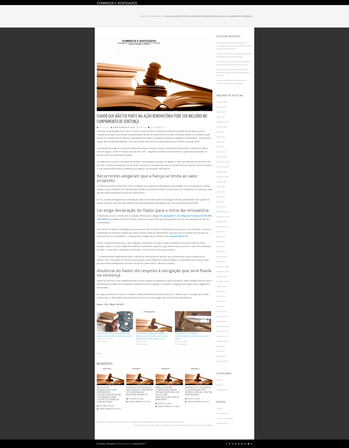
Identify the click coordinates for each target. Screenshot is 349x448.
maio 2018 (220, 301)
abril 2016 (220, 351)
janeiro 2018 (221, 321)
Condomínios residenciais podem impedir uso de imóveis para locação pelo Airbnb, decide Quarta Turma (152, 336)
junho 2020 (220, 192)
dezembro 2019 (222, 217)
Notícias (142, 127)
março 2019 (221, 251)
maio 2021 (220, 142)
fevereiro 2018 (222, 316)
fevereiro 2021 (222, 157)
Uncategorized (222, 390)
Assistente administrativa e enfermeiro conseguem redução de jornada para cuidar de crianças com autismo (233, 46)
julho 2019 (220, 232)
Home (142, 16)
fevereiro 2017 (222, 336)
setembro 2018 (222, 281)
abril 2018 (220, 306)
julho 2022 (220, 117)
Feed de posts (222, 413)
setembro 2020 (222, 177)
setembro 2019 (222, 226)
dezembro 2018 (222, 266)
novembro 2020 (222, 167)
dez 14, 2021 (104, 127)
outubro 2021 (221, 127)
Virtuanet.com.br (123, 444)
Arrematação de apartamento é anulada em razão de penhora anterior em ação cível (233, 63)
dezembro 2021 (222, 122)
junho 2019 (220, 236)
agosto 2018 (221, 286)
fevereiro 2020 (222, 212)
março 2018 (221, 311)
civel (99, 353)
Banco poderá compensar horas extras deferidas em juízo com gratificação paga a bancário (233, 72)
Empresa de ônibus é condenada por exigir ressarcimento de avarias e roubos (115, 334)
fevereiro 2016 (222, 361)
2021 (148, 16)
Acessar (219, 408)
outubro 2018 (221, 276)
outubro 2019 (221, 221)
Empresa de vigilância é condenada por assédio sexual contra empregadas (231, 82)
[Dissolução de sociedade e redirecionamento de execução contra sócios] (193, 321)
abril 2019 (220, 246)
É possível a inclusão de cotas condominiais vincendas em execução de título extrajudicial (172, 425)
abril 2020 (220, 202)
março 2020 (221, 207)
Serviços (219, 385)
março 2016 (221, 356)
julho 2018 (220, 291)
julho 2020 (220, 187)
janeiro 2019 (221, 261)
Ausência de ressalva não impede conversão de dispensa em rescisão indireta (233, 55)
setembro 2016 (222, 341)
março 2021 (221, 152)
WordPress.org (222, 423)
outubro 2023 (221, 102)
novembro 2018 (222, 271)
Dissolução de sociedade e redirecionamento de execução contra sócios (192, 336)
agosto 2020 (221, 182)
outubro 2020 (221, 172)
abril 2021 (220, 147)
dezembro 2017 (222, 326)
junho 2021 (220, 137)
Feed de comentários (224, 418)
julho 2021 (220, 132)
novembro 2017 (222, 331)
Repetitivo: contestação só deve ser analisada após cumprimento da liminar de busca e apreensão (140, 421)
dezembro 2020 (222, 162)
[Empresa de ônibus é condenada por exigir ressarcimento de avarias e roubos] (115, 321)
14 (163, 16)
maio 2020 (220, 197)
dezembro (156, 16)
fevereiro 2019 (222, 256)
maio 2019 (220, 241)
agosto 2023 (221, 107)
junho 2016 (220, 346)
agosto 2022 (221, 112)
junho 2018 (220, 296)
